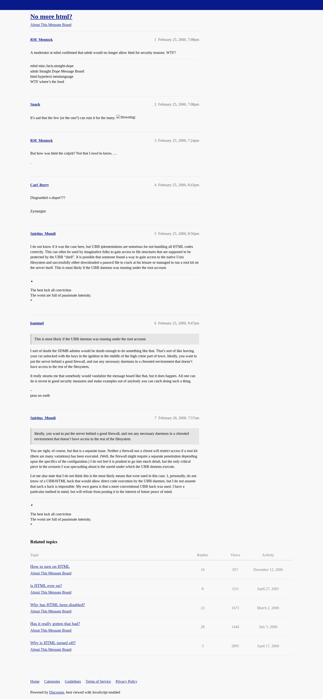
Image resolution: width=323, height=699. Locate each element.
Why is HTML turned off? (53, 642)
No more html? (51, 16)
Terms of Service (98, 681)
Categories (52, 681)
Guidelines (73, 681)
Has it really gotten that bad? (55, 623)
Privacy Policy (126, 681)
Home (34, 681)
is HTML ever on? (46, 585)
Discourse (56, 692)
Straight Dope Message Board (24, 5)
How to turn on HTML (50, 566)
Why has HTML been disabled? (57, 604)
